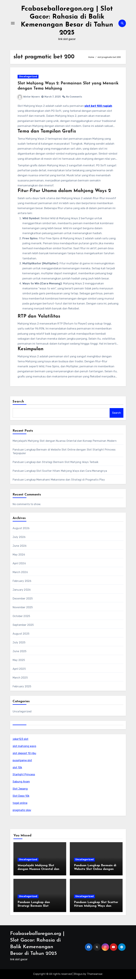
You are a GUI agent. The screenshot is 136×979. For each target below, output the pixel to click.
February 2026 (22, 581)
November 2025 (23, 607)
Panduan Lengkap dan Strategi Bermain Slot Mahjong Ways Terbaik (55, 462)
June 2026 (20, 545)
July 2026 (19, 537)
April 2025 (19, 668)
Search (18, 401)
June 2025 (20, 651)
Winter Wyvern (31, 96)
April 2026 (19, 563)
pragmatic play (22, 810)
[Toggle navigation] (12, 23)
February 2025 (22, 686)
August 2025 (21, 633)
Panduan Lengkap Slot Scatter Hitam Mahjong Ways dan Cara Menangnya (60, 470)
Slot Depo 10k (21, 795)
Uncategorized (28, 76)
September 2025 (23, 624)
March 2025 (20, 677)
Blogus (78, 974)
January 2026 (22, 589)
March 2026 (20, 572)
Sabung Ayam (21, 781)
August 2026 (21, 528)
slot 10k (17, 767)
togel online (20, 803)
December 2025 (23, 598)
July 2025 (19, 642)
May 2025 (19, 660)
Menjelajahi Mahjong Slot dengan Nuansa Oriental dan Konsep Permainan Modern (65, 440)
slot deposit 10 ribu (24, 753)
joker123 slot (20, 739)
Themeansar (94, 974)
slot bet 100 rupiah (98, 105)
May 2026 (19, 554)
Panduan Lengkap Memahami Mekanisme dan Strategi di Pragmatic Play (59, 479)
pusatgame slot (22, 760)
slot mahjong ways (24, 746)
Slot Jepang (20, 788)
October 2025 (21, 616)
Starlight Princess (24, 774)
